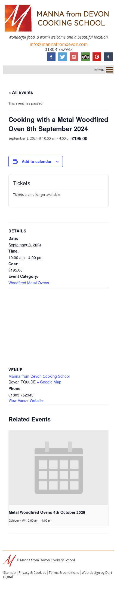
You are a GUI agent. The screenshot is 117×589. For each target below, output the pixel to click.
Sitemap (9, 572)
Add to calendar (36, 161)
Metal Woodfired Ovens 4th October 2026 (47, 512)
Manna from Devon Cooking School (39, 376)
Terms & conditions (64, 572)
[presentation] (59, 467)
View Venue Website (26, 400)
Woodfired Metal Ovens (28, 282)
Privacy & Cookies (32, 572)
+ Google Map (49, 382)
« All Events (20, 92)
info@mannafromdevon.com (59, 44)
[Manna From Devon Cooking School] (58, 32)
